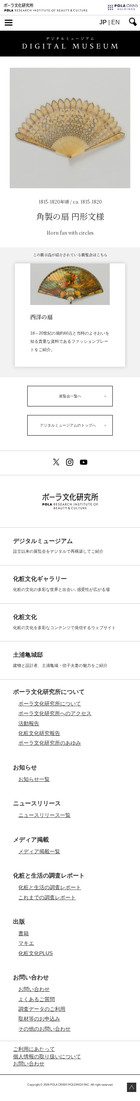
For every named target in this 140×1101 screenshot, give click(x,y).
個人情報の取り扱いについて (47, 1056)
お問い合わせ (34, 989)
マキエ (26, 943)
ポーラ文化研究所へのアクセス (54, 713)
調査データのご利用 (41, 1009)
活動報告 (28, 723)
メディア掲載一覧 (39, 851)
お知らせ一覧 (34, 779)
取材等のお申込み (39, 1019)
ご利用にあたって (34, 1049)
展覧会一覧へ (70, 396)
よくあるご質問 (36, 999)
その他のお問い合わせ (44, 1029)
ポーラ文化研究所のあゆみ (49, 743)
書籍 (23, 933)
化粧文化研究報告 (39, 733)
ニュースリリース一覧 (44, 815)
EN (115, 22)
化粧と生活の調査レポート (49, 887)
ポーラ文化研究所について (49, 704)
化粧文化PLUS (35, 953)
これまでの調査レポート (47, 897)
